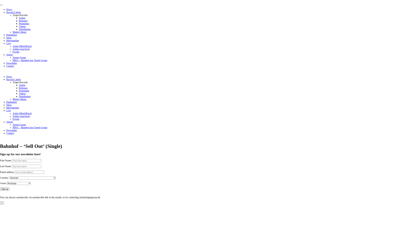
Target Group (19, 57)
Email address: (7, 172)
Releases (23, 20)
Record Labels (13, 12)
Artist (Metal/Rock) (22, 46)
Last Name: (5, 166)
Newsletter (11, 63)
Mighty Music (20, 32)
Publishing (11, 35)
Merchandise (12, 40)
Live (8, 43)
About (9, 54)
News (9, 9)
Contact (10, 66)
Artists (22, 18)
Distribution (25, 29)
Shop (8, 37)
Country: (4, 177)
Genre (3, 183)
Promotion (24, 23)
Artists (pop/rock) (21, 49)
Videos (22, 26)
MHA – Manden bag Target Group (30, 60)
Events (16, 52)
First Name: (6, 160)
